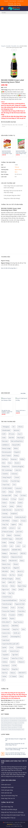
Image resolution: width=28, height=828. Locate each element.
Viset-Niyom (5, 665)
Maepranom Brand (16, 557)
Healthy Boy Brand (20, 517)
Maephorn (5, 557)
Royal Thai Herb (18, 622)
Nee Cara (4, 586)
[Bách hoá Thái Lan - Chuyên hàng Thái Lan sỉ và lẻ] (14, 8)
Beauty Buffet (16, 445)
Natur (19, 582)
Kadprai (9, 535)
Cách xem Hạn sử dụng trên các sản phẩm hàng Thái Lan (14, 744)
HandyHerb (14, 513)
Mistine (4, 575)
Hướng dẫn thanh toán (7, 787)
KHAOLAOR (19, 539)
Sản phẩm (8, 46)
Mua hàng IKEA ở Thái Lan (8, 818)
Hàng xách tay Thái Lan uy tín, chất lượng (12, 812)
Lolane (18, 546)
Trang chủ (6, 1)
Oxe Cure (22, 600)
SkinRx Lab (17, 633)
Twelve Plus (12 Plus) (16, 658)
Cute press (18, 488)
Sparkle (4, 647)
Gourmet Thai (19, 510)
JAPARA (4, 528)
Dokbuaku (5, 499)
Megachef (16, 568)
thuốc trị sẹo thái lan (12, 727)
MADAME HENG (16, 549)
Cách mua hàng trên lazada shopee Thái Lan (13, 815)
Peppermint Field (19, 604)
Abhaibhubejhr (6, 430)
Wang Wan (15, 669)
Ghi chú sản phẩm (8, 122)
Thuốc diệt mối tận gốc (17, 725)
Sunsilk (4, 651)
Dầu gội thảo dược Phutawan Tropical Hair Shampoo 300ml (7, 412)
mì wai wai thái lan (22, 720)
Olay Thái (11, 593)
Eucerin (21, 499)
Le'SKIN (4, 546)
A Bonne (20, 426)
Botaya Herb (5, 466)
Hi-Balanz (15, 521)
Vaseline (12, 662)
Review (18, 3)
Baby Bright (20, 437)
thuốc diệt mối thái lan (6, 725)
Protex (4, 615)
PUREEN (20, 615)
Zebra (21, 676)
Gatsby (11, 506)
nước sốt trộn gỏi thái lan (7, 722)
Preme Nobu (21, 611)
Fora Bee (12, 502)
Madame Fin (5, 549)
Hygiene (13, 524)
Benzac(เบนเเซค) (6, 452)
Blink (3, 463)
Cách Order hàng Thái (7, 806)
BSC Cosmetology (7, 470)
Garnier (4, 506)
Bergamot (17, 452)
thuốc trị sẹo (4, 727)
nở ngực (15, 722)
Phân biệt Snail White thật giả (9, 809)
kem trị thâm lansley (20, 718)
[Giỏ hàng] (26, 8)
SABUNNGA (15, 625)
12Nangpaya (5, 426)
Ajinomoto (16, 430)
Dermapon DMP (6, 495)
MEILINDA (5, 571)
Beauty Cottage (6, 448)
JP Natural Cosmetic (7, 531)
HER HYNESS (5, 521)
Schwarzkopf (5, 629)
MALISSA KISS (13, 560)
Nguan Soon (5, 589)
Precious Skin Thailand (8, 611)
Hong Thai (5, 524)
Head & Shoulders (7, 517)
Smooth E (4, 636)
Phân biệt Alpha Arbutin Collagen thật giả (15, 739)
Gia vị (18, 46)
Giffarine (19, 506)
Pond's (13, 607)
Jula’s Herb (19, 531)
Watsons (12, 673)
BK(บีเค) (22, 459)
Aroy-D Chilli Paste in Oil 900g (20, 411)
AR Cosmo (11, 434)
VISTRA (14, 665)
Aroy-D (20, 434)
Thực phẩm (13, 46)
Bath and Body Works (17, 441)
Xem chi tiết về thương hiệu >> (9, 268)
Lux (24, 546)
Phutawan (5, 607)
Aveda (3, 437)
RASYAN (4, 618)
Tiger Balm (15, 654)
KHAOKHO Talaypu (7, 539)
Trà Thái (20, 727)
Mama (22, 560)
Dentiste (18, 492)
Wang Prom (5, 669)
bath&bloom (5, 445)
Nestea (13, 586)
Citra (14, 484)
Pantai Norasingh (7, 604)
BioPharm (5, 459)
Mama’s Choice (6, 564)
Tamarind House (14, 651)
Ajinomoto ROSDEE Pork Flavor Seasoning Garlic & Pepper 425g (21, 152)
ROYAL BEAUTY (6, 622)
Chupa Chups (5, 484)
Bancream (5, 441)
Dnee (15, 495)
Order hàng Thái (12, 1)
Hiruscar (23, 521)
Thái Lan (17, 167)
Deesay (11, 492)
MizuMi (20, 575)
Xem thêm (23, 393)
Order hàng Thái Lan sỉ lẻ (8, 798)
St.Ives (11, 647)
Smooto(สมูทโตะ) (15, 636)
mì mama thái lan (13, 720)
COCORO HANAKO (7, 488)
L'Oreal (19, 542)
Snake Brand (5, 640)
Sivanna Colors (6, 633)
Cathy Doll (18, 470)
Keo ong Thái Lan (5, 720)
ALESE (4, 434)
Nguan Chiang (22, 586)
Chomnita (4, 481)
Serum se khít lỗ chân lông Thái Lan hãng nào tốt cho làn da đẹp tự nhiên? (15, 753)
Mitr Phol (12, 575)
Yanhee (4, 676)
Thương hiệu (10, 3)
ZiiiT (3, 680)
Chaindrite (5, 473)
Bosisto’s (17, 463)
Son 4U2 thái (21, 722)
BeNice (16, 448)
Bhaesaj (16, 455)
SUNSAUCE (20, 647)
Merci (12, 571)
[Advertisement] (14, 29)
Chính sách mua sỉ (6, 784)
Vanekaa (4, 662)
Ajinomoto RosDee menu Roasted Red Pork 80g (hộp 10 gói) (7, 152)
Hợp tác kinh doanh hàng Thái (9, 795)
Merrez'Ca (20, 571)
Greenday (4, 513)
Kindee (4, 542)
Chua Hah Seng (15, 481)
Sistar (23, 629)
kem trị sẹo (12, 718)
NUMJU (21, 589)
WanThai (4, 673)
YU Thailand (13, 676)
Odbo (3, 593)
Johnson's (12, 528)
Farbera (4, 502)
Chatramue (14, 473)
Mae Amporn (13, 553)
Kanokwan (17, 535)
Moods (18, 578)
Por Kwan (20, 607)
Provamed (12, 615)
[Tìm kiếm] (25, 12)
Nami (3, 582)
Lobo (11, 546)
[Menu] (2, 8)
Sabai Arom (5, 625)
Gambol (20, 502)
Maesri (4, 560)
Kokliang (11, 542)
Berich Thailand (6, 455)
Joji (19, 528)
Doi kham (23, 495)
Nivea (14, 589)
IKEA (20, 524)
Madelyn (4, 553)
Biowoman (14, 459)
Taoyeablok (5, 654)
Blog (15, 3)
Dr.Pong (13, 499)
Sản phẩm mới (20, 1)
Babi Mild (11, 437)
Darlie (3, 492)
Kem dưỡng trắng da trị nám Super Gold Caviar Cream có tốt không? (16, 749)
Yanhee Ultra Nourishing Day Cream (16, 729)
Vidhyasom (21, 662)
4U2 (13, 426)
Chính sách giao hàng (7, 790)
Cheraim (17, 477)
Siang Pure (15, 629)
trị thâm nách (4, 729)
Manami (16, 564)
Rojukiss (12, 618)
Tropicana (5, 658)
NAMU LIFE (11, 582)
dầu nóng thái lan (5, 718)
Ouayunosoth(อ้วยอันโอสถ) (9, 600)
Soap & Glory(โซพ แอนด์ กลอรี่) (10, 644)
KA (3, 535)
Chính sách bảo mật (6, 793)
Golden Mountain (7, 510)
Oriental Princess (6, 597)
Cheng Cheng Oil (6, 477)
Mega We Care (6, 568)
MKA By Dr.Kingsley (7, 578)
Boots (10, 463)
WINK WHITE (22, 673)
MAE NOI (23, 553)
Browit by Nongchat (17, 466)
